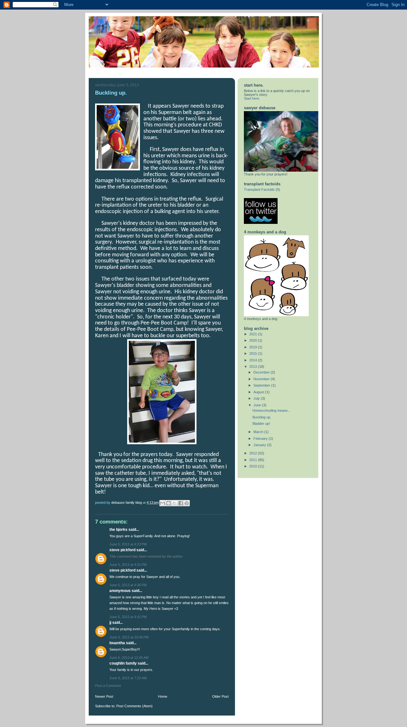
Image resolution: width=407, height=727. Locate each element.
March (258, 432)
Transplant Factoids (259, 189)
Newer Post (104, 696)
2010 (253, 466)
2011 (253, 460)
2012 (253, 453)
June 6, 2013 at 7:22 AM (128, 678)
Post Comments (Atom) (134, 706)
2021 (253, 334)
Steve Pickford (122, 550)
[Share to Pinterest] (186, 503)
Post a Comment (108, 686)
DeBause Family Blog (127, 502)
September (262, 385)
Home (162, 696)
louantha (117, 643)
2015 (253, 353)
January (260, 445)
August (259, 392)
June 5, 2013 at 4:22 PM (128, 544)
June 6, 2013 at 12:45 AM (128, 657)
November (262, 379)
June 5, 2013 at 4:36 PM (128, 585)
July (257, 398)
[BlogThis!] (168, 503)
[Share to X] (174, 503)
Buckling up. (261, 417)
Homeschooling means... (271, 410)
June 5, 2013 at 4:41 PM (128, 617)
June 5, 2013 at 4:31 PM (128, 565)
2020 (253, 340)
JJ (110, 622)
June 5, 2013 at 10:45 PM (128, 637)
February (261, 438)
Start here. (252, 98)
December (262, 372)
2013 (253, 366)
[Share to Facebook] (180, 503)
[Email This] (162, 503)
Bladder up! (261, 423)
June (257, 405)
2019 (253, 347)
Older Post (220, 696)
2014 (253, 360)
